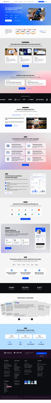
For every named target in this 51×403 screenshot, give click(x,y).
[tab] (16, 115)
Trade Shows (16, 376)
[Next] (32, 319)
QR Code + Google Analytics (28, 366)
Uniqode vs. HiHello (40, 373)
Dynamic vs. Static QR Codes (28, 365)
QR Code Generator (7, 364)
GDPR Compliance (47, 397)
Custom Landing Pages (17, 367)
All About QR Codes (27, 364)
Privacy (26, 397)
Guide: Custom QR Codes (27, 367)
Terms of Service (30, 397)
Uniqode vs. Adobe (40, 370)
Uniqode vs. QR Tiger (40, 369)
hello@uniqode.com (17, 383)
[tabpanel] (26, 123)
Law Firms (15, 378)
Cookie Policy (36, 397)
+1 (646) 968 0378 (16, 384)
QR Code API (6, 367)
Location (15, 365)
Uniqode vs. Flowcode (40, 368)
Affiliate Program (6, 387)
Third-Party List (41, 397)
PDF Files (15, 364)
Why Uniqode (6, 384)
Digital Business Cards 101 (27, 370)
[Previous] (19, 319)
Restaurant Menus (16, 368)
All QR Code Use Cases (17, 370)
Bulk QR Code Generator (7, 366)
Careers (5, 386)
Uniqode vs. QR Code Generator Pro (41, 364)
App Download (16, 366)
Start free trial (41, 353)
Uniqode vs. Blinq (39, 374)
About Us (5, 383)
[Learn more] (11, 55)
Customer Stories (6, 385)
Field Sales (15, 377)
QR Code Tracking (6, 368)
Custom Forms (16, 369)
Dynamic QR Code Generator (8, 365)
